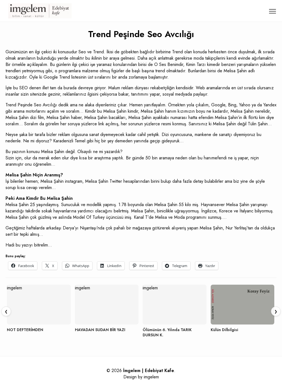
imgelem (151, 377)
